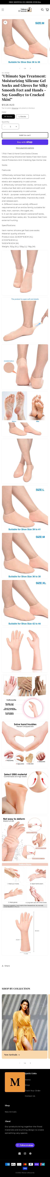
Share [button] (7, 966)
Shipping (15, 108)
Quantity (5, 122)
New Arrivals (10, 1054)
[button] (2, 9)
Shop (27, 1085)
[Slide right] (30, 68)
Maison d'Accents (28, 1173)
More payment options (25, 148)
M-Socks (8, 116)
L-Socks (22, 116)
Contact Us (30, 1096)
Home (27, 1080)
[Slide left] (19, 68)
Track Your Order (33, 1091)
